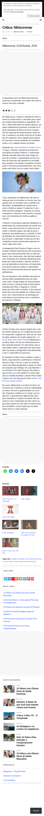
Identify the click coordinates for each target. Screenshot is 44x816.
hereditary (21, 559)
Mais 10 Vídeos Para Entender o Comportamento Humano (26, 741)
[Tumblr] (24, 579)
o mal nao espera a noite (10, 561)
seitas (20, 561)
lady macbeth (29, 559)
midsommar (37, 559)
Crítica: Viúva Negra (8, 517)
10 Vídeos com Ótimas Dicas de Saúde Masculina (27, 756)
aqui (10, 143)
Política (19, 699)
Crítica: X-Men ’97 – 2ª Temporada (27, 716)
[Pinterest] (32, 579)
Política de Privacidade (16, 12)
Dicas (18, 685)
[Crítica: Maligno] (29, 490)
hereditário (14, 559)
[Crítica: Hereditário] (10, 524)
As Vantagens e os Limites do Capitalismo (27, 727)
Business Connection (12, 776)
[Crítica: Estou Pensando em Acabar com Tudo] (29, 524)
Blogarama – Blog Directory (14, 771)
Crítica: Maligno (25, 499)
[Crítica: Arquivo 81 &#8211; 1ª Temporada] (10, 490)
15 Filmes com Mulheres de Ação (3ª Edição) (21, 607)
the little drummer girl (29, 561)
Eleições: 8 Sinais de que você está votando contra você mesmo (27, 705)
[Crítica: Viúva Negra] (10, 509)
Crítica (29, 31)
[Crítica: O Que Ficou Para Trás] (10, 542)
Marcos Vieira (19, 31)
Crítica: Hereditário (8, 533)
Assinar (36, 811)
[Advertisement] (22, 72)
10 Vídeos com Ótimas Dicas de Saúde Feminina (27, 691)
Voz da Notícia (9, 780)
